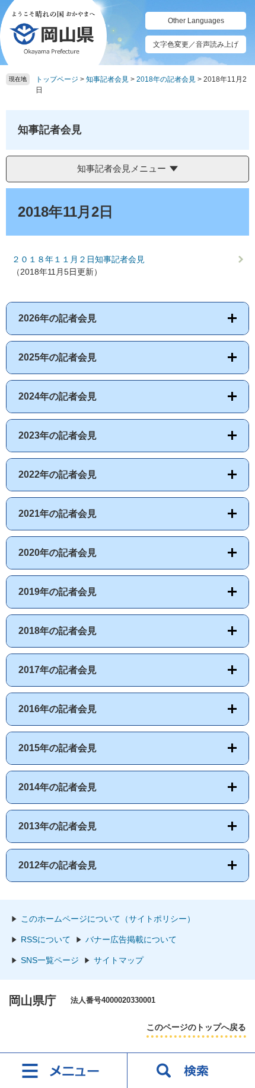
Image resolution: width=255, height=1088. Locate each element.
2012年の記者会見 (57, 865)
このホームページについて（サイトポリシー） (108, 918)
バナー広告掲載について (131, 939)
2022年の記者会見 (57, 474)
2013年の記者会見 (57, 826)
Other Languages (196, 21)
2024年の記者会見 (57, 396)
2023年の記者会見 (57, 435)
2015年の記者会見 (57, 748)
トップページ (57, 79)
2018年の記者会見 (166, 79)
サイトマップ (119, 960)
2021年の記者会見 (57, 513)
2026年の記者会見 (57, 318)
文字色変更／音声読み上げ (195, 44)
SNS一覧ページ (50, 960)
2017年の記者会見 (57, 670)
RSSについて (46, 939)
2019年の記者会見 (57, 592)
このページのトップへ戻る (196, 1027)
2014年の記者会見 (57, 787)
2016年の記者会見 (57, 709)
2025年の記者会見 (57, 357)
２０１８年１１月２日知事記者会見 (78, 259)
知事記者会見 (107, 79)
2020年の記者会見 (57, 553)
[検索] (191, 1070)
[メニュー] (64, 1070)
